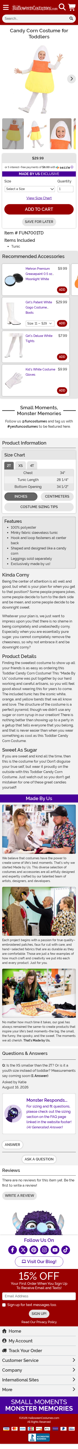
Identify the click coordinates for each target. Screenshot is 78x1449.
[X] (23, 1250)
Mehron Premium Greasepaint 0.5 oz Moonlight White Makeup (39, 276)
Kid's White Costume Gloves (40, 372)
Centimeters (57, 496)
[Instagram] (44, 1250)
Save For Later (39, 222)
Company (12, 1370)
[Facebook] (12, 1250)
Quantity (64, 181)
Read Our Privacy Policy (39, 1322)
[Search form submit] (71, 19)
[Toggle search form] (62, 7)
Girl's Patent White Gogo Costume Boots (39, 307)
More (7, 1389)
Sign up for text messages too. (32, 1305)
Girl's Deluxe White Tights (39, 338)
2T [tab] (9, 466)
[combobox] (34, 19)
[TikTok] (65, 1250)
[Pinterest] (33, 1250)
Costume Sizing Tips (39, 507)
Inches (21, 496)
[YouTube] (55, 1250)
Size (7, 181)
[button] (72, 7)
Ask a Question (39, 1159)
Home (15, 1331)
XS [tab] (20, 466)
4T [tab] (32, 466)
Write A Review (19, 1196)
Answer (12, 1145)
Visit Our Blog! (41, 1261)
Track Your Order (25, 1350)
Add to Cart (39, 209)
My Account (20, 1340)
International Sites (20, 1379)
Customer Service (20, 1360)
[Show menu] (6, 7)
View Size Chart (39, 198)
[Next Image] (71, 79)
